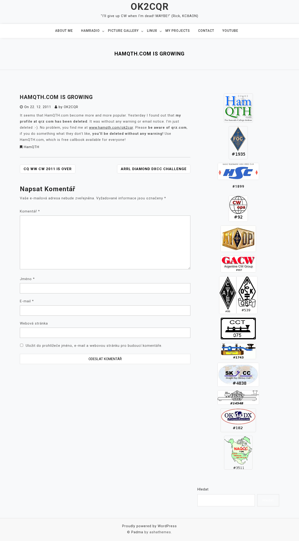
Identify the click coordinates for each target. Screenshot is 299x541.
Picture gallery (123, 31)
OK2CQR (150, 6)
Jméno (27, 279)
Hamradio (90, 31)
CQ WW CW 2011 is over (48, 169)
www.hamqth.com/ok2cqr (111, 127)
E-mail (27, 301)
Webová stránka (34, 323)
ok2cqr (71, 107)
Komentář (30, 211)
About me (64, 31)
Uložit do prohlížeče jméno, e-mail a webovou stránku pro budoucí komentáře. (94, 346)
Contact (206, 31)
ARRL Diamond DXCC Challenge (154, 169)
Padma (137, 532)
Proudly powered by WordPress (149, 526)
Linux (152, 31)
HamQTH (31, 147)
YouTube (230, 31)
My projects (177, 31)
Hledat (203, 489)
